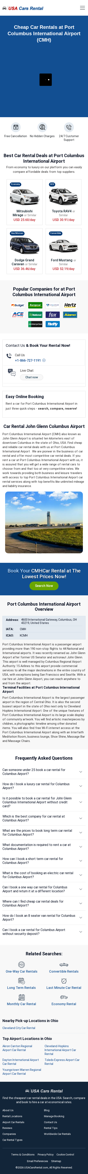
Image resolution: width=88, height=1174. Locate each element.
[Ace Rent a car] (18, 315)
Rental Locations (12, 1116)
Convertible (55, 233)
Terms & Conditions (23, 1154)
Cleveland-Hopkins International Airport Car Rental (60, 1050)
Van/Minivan (17, 233)
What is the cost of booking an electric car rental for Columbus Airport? (37, 875)
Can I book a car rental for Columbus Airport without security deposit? (33, 932)
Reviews (7, 1128)
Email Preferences (37, 1161)
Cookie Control (65, 1154)
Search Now (44, 586)
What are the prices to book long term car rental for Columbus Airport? (37, 832)
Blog (47, 1110)
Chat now (31, 377)
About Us (8, 1110)
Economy (15, 184)
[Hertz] (70, 305)
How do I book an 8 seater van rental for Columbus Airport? (38, 918)
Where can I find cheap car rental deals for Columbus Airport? (32, 903)
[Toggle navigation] (82, 8)
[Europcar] (35, 305)
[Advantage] (53, 305)
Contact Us (50, 1122)
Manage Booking (54, 1116)
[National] (35, 315)
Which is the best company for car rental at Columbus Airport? (33, 818)
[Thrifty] (53, 324)
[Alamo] (70, 315)
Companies (9, 1133)
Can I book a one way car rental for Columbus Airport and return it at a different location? (34, 889)
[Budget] (18, 305)
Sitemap (56, 1161)
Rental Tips (51, 1128)
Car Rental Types (12, 1139)
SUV (52, 184)
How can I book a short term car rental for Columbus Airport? (32, 861)
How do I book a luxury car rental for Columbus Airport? (36, 786)
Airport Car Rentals (13, 1122)
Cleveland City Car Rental (18, 1028)
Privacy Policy (45, 1154)
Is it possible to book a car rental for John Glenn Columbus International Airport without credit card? (37, 802)
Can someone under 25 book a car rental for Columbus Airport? (33, 772)
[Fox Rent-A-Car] (53, 315)
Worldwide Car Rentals (57, 1133)
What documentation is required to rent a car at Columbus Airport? (36, 847)
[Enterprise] (35, 324)
